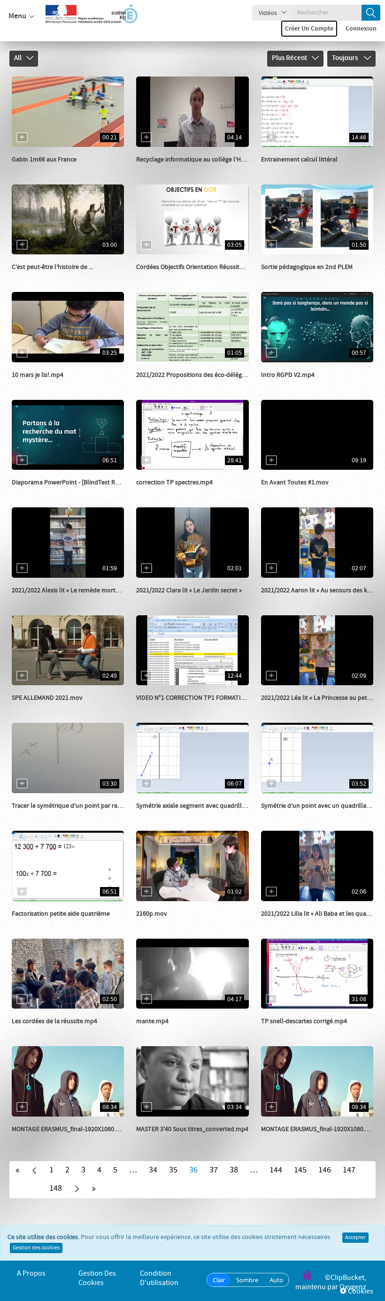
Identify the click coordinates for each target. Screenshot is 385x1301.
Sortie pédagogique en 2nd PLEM (307, 267)
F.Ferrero (284, 276)
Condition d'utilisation (159, 1278)
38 (234, 1170)
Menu (17, 16)
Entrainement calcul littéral (299, 159)
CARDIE (157, 169)
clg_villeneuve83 (170, 384)
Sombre (247, 1280)
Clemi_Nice (38, 384)
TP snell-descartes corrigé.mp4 (304, 1021)
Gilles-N (158, 492)
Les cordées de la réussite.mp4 (54, 1021)
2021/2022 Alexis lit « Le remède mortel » (68, 590)
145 (300, 1170)
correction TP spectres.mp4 (174, 482)
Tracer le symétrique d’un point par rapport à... (77, 806)
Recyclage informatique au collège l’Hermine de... (204, 159)
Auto (276, 1280)
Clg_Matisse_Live (295, 492)
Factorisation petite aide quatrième (61, 914)
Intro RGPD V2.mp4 (288, 375)
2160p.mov (151, 914)
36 (193, 1170)
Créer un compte (309, 28)
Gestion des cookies (36, 1248)
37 (213, 1170)
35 (173, 1170)
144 (276, 1170)
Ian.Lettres (38, 1138)
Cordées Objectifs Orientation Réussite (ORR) (198, 267)
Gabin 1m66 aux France (44, 159)
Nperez (282, 1138)
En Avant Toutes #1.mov (295, 482)
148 (55, 1188)
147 (349, 1170)
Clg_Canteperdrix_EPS (54, 169)
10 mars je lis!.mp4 (37, 375)
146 (324, 1170)
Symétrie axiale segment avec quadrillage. (194, 806)
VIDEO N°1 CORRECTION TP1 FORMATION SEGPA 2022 (209, 698)
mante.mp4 (152, 1021)
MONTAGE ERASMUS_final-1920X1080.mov (70, 1129)
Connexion (361, 28)
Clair (219, 1280)
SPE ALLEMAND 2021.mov (47, 698)
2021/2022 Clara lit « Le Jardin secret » (189, 590)
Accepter (355, 1237)
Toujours (345, 58)
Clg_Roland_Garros (174, 923)
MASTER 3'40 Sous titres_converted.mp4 (192, 1129)
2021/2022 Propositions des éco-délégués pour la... (206, 375)
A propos (31, 1273)
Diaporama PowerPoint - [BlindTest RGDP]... (72, 482)
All (18, 58)
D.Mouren (285, 384)
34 (153, 1170)
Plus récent (289, 58)
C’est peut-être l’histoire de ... (52, 267)
